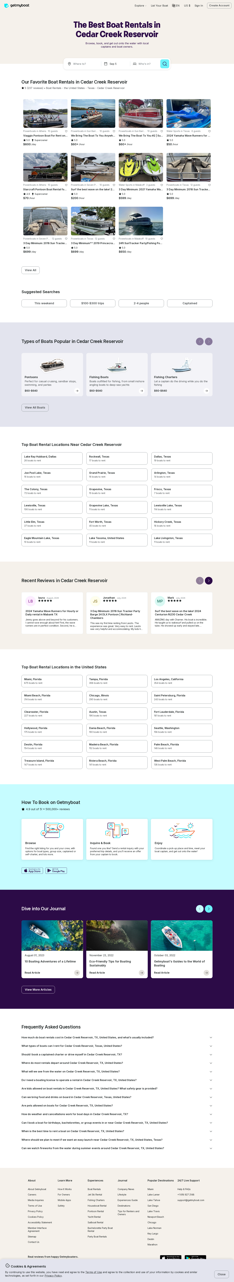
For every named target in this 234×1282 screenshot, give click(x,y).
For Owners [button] (64, 1194)
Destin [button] (151, 1239)
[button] (159, 5)
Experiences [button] (95, 1180)
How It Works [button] (65, 1189)
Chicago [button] (152, 1222)
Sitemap (32, 1236)
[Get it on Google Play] (56, 870)
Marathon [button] (152, 1244)
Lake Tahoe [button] (154, 1200)
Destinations (124, 1205)
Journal (122, 1180)
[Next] (209, 341)
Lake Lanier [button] (154, 1194)
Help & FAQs (184, 1189)
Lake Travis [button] (154, 1211)
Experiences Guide (128, 1200)
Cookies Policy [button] (36, 1216)
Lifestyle (122, 1194)
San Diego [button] (153, 1205)
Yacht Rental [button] (94, 1216)
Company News (126, 1189)
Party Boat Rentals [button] (97, 1236)
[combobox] (83, 64)
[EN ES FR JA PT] (176, 5)
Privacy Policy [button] (53, 1275)
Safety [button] (61, 1205)
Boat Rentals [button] (94, 1189)
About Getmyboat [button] (37, 1189)
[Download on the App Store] (32, 870)
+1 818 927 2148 (185, 1194)
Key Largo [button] (153, 1233)
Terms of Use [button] (93, 1272)
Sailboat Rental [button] (95, 1222)
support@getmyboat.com (190, 1200)
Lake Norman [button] (154, 1228)
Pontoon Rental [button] (96, 1211)
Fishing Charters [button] (96, 1200)
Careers (32, 1194)
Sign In (199, 5)
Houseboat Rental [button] (97, 1205)
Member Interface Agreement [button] (37, 1229)
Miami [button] (150, 1189)
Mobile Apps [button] (64, 1200)
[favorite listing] (66, 131)
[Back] (200, 341)
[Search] (164, 63)
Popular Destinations (161, 1180)
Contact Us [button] (33, 1242)
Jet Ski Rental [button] (95, 1194)
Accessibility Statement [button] (40, 1222)
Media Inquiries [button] (36, 1200)
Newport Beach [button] (156, 1216)
